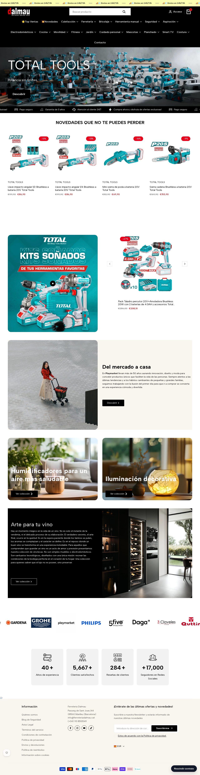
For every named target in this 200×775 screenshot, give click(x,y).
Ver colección (23, 493)
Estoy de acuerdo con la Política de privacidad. (142, 735)
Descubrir (19, 94)
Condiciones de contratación (37, 735)
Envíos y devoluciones (33, 745)
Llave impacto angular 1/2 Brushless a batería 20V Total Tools (28, 188)
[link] (53, 469)
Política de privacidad (33, 740)
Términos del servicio (32, 730)
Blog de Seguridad (31, 719)
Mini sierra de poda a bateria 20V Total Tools (121, 188)
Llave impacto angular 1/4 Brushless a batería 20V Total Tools (75, 188)
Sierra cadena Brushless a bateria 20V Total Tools (171, 188)
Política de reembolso (33, 750)
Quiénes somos (30, 714)
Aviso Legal (27, 724)
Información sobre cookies (35, 755)
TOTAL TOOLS (15, 182)
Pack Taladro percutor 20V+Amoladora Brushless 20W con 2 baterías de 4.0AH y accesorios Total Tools (145, 303)
